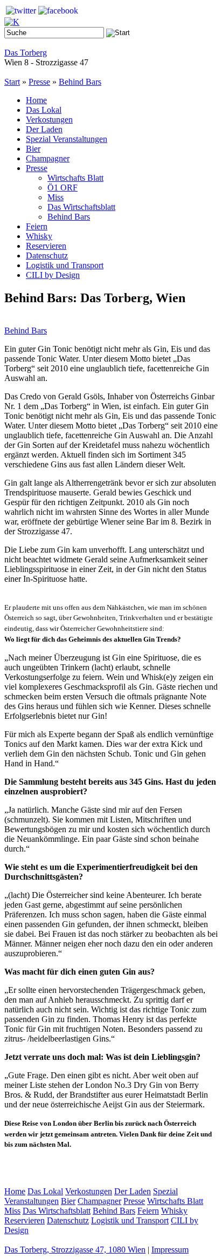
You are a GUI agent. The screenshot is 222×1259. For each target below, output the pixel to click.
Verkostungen (49, 119)
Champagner (48, 158)
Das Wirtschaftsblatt (81, 207)
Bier (33, 148)
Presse (39, 81)
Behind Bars (80, 81)
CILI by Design (53, 275)
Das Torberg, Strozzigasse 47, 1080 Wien (74, 1249)
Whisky (39, 236)
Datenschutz (47, 255)
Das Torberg (25, 52)
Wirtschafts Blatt (75, 177)
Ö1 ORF (62, 187)
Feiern (36, 226)
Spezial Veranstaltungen (66, 139)
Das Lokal (43, 109)
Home (36, 100)
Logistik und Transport (64, 265)
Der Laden (44, 129)
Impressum (170, 1249)
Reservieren (46, 245)
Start (12, 81)
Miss (55, 197)
